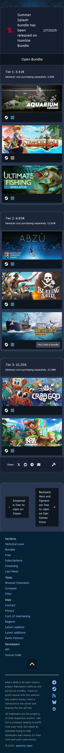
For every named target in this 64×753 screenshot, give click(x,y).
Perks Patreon (14, 638)
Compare (11, 588)
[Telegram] (32, 465)
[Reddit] (25, 465)
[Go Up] (32, 664)
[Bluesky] (54, 702)
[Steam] (54, 689)
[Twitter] (19, 465)
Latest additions (15, 632)
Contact (10, 605)
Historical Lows (14, 544)
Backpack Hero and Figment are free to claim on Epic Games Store (45, 507)
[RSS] (54, 696)
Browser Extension (17, 583)
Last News (11, 571)
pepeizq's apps (24, 745)
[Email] (39, 465)
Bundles (10, 549)
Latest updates (14, 627)
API (7, 649)
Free (8, 555)
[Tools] (54, 464)
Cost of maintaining (17, 616)
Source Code (13, 655)
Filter (8, 593)
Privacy (9, 610)
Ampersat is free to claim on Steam (19, 507)
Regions (10, 621)
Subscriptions (13, 560)
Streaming (11, 566)
